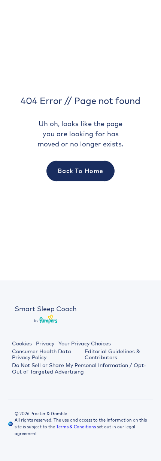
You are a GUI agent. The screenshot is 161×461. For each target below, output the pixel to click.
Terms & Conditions (76, 426)
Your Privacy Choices (84, 343)
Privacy (45, 343)
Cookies (22, 343)
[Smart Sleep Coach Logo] (45, 314)
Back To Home (80, 171)
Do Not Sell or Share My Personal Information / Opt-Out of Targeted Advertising (79, 368)
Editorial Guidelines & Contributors (112, 354)
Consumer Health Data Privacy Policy (41, 354)
